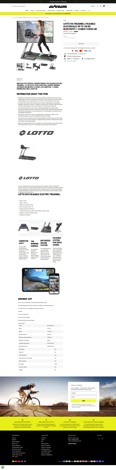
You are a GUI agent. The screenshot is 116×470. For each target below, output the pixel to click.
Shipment (14, 439)
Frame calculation (16, 445)
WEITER (83, 401)
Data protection (44, 443)
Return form (14, 443)
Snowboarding (69, 10)
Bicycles (32, 10)
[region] (58, 423)
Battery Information (45, 453)
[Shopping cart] (103, 6)
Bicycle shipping (15, 441)
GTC (42, 441)
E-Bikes (27, 10)
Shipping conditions (45, 449)
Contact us (43, 438)
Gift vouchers (15, 456)
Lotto (64, 20)
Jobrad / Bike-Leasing (17, 455)
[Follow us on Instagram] (102, 438)
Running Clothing (60, 10)
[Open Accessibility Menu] (2, 467)
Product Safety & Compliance (18, 453)
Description (19, 78)
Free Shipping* (72, 33)
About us (14, 438)
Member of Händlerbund (46, 455)
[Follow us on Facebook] (99, 438)
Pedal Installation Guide (17, 447)
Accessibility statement (46, 451)
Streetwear (83, 10)
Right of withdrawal (45, 445)
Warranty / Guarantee (46, 447)
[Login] (97, 6)
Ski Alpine (76, 10)
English (92, 6)
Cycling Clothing (51, 10)
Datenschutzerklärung (76, 405)
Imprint (43, 439)
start (13, 17)
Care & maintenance (16, 451)
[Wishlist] (100, 6)
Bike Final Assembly (16, 449)
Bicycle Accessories (40, 10)
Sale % (89, 10)
